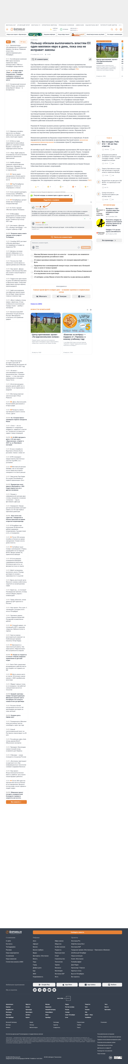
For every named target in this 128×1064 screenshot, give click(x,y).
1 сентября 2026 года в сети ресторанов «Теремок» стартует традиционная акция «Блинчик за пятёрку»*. (75, 344)
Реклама (9, 950)
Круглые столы (76, 971)
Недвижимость (38, 977)
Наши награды (101, 1053)
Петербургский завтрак (108, 25)
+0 (84, 218)
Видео (35, 953)
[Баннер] (35, 34)
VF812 (37, 206)
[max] (35, 990)
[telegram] (40, 990)
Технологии (59, 962)
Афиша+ (35, 944)
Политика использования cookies (106, 1042)
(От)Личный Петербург (78, 953)
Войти (37, 248)
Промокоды (109, 205)
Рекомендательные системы (105, 1045)
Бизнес (35, 947)
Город (35, 965)
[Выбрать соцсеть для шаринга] (90, 59)
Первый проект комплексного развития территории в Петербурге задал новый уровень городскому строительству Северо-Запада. (45, 341)
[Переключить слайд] (122, 50)
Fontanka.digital (76, 962)
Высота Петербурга (77, 974)
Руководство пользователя (104, 1050)
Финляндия (59, 971)
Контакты (9, 944)
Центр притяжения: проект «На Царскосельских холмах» (45, 335)
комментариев (41, 59)
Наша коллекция (76, 956)
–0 (90, 218)
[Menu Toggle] (7, 29)
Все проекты (75, 977)
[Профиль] (121, 29)
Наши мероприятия (12, 953)
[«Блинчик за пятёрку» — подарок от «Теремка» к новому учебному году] (77, 323)
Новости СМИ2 (36, 304)
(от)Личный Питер (23, 25)
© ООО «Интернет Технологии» (52, 1057)
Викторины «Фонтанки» (41, 956)
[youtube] (49, 990)
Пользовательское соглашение (105, 1034)
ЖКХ (34, 974)
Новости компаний (40, 309)
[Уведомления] (116, 29)
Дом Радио (75, 965)
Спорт (57, 956)
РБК (77, 69)
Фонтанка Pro (75, 941)
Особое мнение (60, 947)
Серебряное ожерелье (49, 25)
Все (8, 42)
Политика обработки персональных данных (109, 1037)
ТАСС (90, 180)
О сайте (8, 941)
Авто (34, 941)
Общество (58, 944)
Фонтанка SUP (11, 25)
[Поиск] (112, 29)
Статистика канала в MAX (14, 962)
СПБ (13, 42)
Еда (34, 971)
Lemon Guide (80, 25)
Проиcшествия (60, 953)
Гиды (34, 962)
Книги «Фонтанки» (77, 959)
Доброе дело (37, 968)
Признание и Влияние (66, 25)
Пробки (64, 29)
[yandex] (54, 990)
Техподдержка (10, 947)
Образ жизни (59, 941)
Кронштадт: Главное (78, 968)
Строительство (60, 959)
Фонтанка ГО (35, 25)
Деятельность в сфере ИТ (104, 1048)
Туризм (57, 965)
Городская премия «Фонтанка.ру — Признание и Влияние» (90, 950)
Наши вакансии (11, 959)
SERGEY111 (39, 222)
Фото (56, 977)
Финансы (58, 968)
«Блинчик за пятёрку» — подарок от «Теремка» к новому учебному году (74, 336)
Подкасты (58, 950)
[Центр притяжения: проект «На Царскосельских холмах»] (46, 323)
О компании (10, 956)
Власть (35, 959)
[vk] (44, 990)
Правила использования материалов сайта (109, 1039)
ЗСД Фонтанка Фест (92, 25)
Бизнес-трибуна (38, 950)
